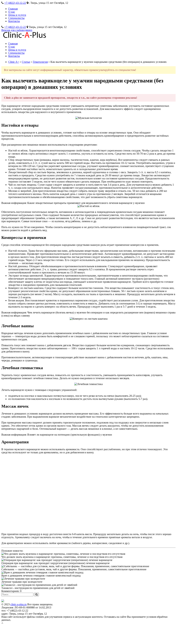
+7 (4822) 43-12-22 (15, 2)
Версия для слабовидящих (16, 30)
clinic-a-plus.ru (18, 604)
